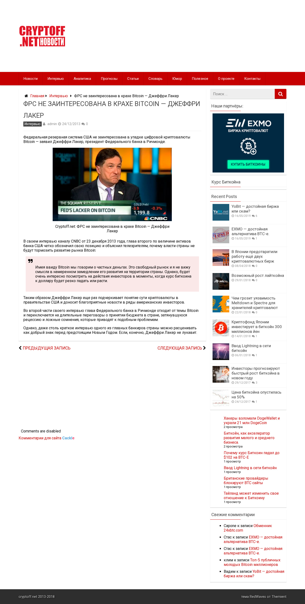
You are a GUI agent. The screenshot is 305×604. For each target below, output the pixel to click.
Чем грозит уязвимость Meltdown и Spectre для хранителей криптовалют (255, 303)
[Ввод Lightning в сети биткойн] (221, 358)
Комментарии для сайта (47, 438)
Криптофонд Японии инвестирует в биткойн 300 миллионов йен (257, 327)
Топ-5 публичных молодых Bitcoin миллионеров (252, 562)
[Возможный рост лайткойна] (221, 288)
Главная (37, 96)
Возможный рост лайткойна (258, 275)
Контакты (252, 78)
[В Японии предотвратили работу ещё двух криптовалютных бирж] (221, 264)
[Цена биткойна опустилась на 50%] (221, 405)
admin (52, 124)
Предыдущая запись (47, 348)
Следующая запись (180, 348)
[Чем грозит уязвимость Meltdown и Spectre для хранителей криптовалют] (221, 311)
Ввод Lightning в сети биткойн (250, 468)
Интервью (55, 78)
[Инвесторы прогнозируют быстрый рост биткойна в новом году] (221, 381)
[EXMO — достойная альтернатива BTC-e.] (221, 242)
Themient (279, 597)
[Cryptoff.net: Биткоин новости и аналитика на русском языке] (42, 45)
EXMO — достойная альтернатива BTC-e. (250, 231)
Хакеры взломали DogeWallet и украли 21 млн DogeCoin (252, 420)
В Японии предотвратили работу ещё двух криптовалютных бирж (254, 256)
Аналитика (82, 78)
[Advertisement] (198, 36)
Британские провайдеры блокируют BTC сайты (246, 480)
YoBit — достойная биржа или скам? (254, 573)
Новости (31, 78)
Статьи (133, 78)
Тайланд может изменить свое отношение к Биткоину (251, 495)
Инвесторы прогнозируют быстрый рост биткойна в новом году (256, 373)
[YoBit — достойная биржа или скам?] (221, 219)
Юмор (177, 78)
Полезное (200, 78)
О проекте (226, 78)
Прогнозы (109, 78)
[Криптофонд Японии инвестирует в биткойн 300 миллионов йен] (221, 335)
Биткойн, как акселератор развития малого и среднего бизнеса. (249, 438)
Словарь (155, 78)
